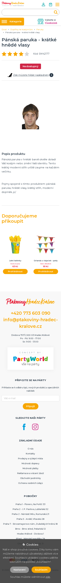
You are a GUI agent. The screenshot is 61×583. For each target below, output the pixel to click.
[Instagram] (35, 427)
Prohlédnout (15, 271)
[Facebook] (24, 427)
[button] (44, 4)
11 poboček (51, 23)
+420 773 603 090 (30, 313)
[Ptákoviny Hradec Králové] (13, 4)
